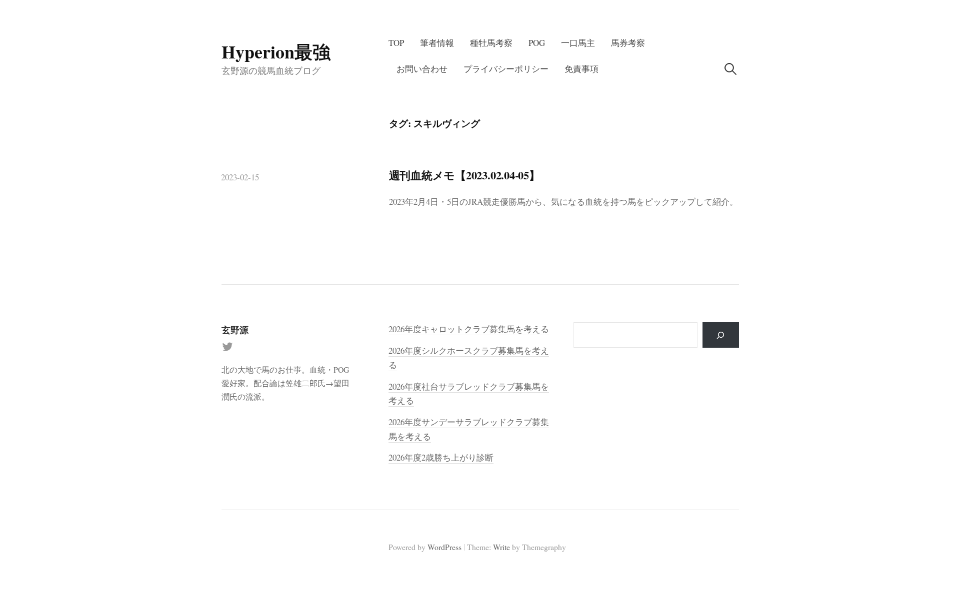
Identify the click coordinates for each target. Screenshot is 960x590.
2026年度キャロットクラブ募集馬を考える (468, 329)
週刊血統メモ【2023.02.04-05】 (464, 175)
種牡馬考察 (491, 42)
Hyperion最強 (276, 51)
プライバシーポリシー (506, 68)
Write (501, 547)
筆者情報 (437, 42)
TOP (396, 42)
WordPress (445, 547)
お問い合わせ (422, 68)
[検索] (720, 335)
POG (536, 42)
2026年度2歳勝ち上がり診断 (441, 457)
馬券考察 (628, 42)
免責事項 (581, 68)
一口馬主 (578, 42)
